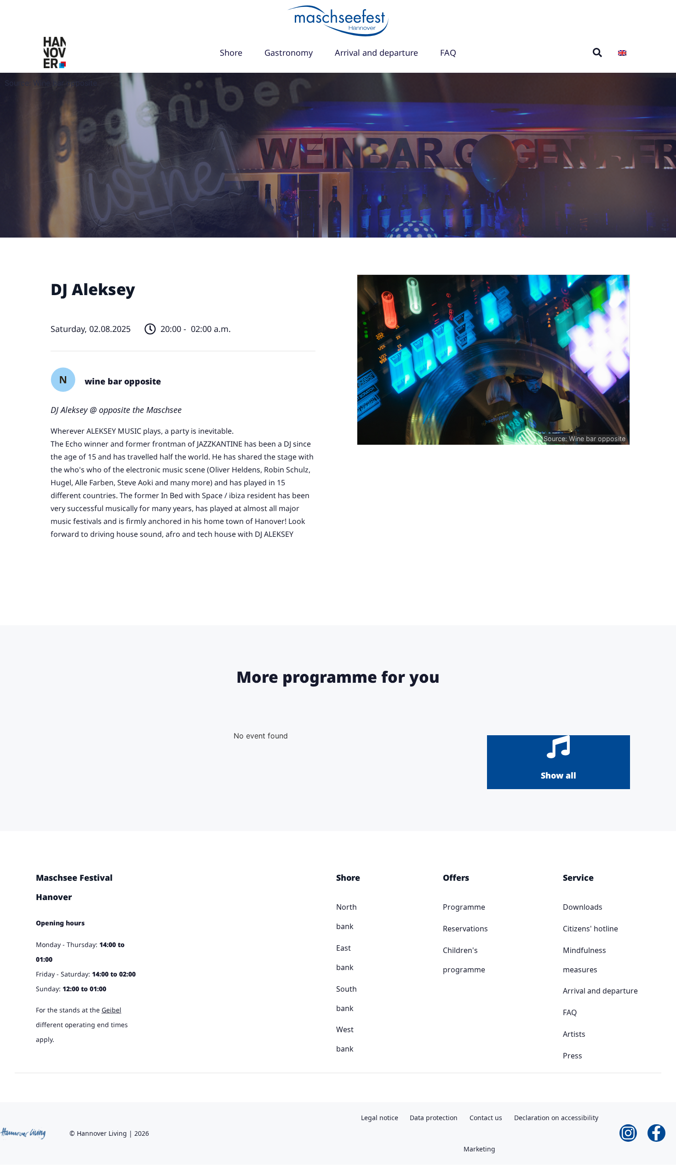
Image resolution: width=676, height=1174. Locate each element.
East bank (339, 957)
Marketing (479, 1149)
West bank (339, 1039)
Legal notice (379, 1117)
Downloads (582, 907)
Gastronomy (288, 52)
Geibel (111, 1009)
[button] (597, 52)
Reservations (447, 929)
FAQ (448, 52)
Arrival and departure (376, 52)
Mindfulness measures (584, 960)
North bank (339, 916)
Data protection (434, 1117)
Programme (447, 907)
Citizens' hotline (590, 929)
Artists (574, 1034)
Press (572, 1056)
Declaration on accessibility (556, 1117)
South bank (339, 998)
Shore (231, 52)
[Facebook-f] (656, 1133)
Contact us (486, 1117)
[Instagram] (628, 1133)
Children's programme (447, 960)
